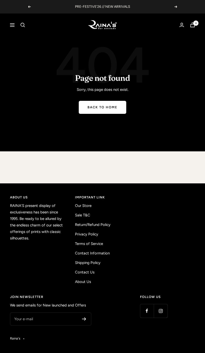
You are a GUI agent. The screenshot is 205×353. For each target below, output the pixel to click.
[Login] (182, 25)
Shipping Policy (87, 262)
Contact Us (84, 272)
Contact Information (92, 253)
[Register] (84, 319)
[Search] (22, 25)
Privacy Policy (86, 234)
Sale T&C (82, 215)
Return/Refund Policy (92, 224)
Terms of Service (89, 243)
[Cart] (192, 25)
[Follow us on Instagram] (161, 311)
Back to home (103, 107)
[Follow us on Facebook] (147, 311)
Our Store (83, 205)
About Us (83, 281)
